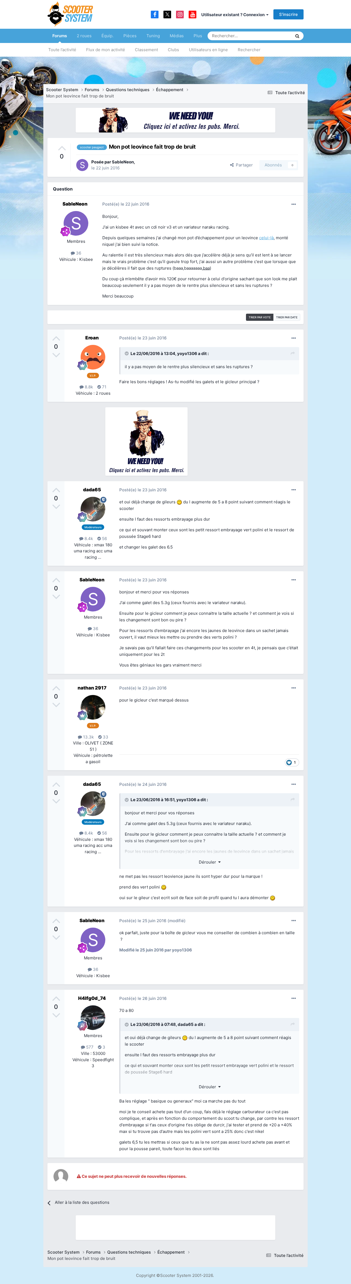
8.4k (88, 538)
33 (105, 737)
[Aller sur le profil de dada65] (93, 509)
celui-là (266, 237)
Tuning (153, 35)
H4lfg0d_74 (92, 998)
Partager (243, 165)
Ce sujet (277, 36)
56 (104, 538)
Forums (59, 35)
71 (103, 386)
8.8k (88, 386)
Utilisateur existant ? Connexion (233, 14)
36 (78, 253)
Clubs (173, 49)
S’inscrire (288, 14)
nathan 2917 (92, 688)
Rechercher (249, 49)
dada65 (92, 489)
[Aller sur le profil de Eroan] (93, 357)
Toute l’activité (62, 49)
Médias (177, 35)
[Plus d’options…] (293, 204)
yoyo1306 (187, 353)
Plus (198, 35)
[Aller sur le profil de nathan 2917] (93, 707)
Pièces (130, 35)
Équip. (107, 35)
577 (89, 1047)
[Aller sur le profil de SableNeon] (82, 165)
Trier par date (287, 317)
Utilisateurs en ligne (208, 49)
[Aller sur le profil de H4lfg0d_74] (93, 1017)
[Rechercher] (297, 35)
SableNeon (123, 162)
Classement (146, 49)
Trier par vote (260, 317)
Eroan (92, 338)
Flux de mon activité (105, 49)
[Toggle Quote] (127, 353)
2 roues (84, 35)
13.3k (88, 737)
